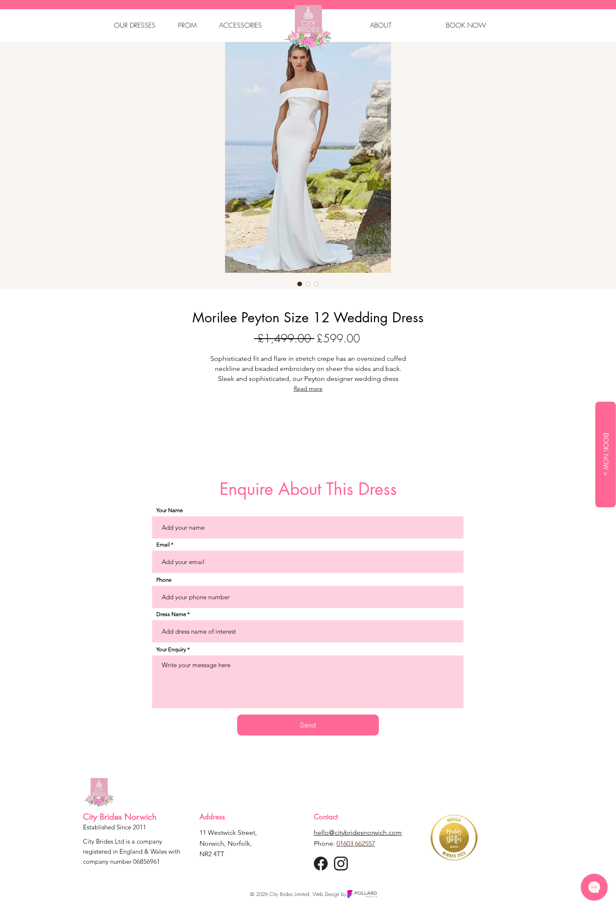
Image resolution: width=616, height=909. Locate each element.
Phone (163, 580)
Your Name (169, 510)
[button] (135, 25)
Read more (308, 388)
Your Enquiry (171, 649)
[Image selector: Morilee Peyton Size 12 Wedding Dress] (299, 284)
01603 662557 (355, 843)
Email (163, 544)
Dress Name (171, 614)
